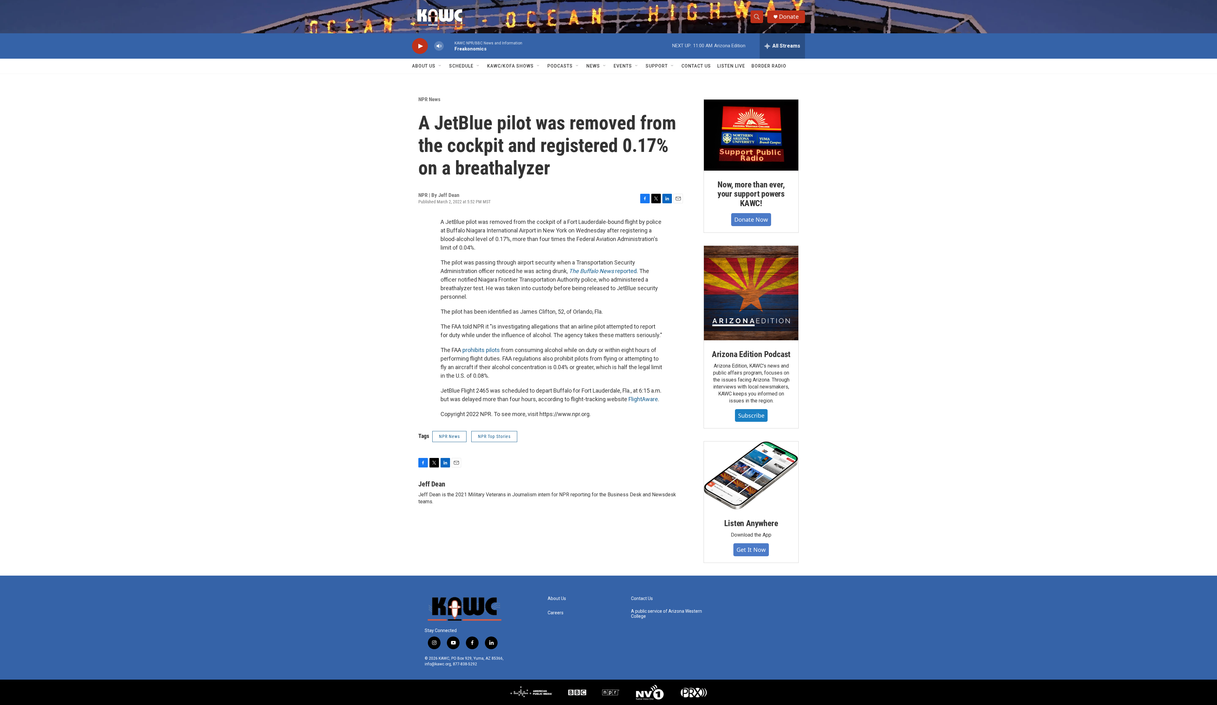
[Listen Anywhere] (751, 475)
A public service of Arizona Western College (666, 614)
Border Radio (768, 66)
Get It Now (751, 549)
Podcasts (560, 66)
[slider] (449, 45)
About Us (423, 66)
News (593, 66)
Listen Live (731, 66)
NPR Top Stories (494, 436)
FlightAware (643, 399)
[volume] (439, 46)
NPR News (429, 99)
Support (657, 66)
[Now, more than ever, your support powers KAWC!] (751, 135)
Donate (789, 16)
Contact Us (696, 66)
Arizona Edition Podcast (751, 354)
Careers (555, 612)
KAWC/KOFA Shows (510, 66)
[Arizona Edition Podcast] (751, 293)
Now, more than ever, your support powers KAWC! (751, 194)
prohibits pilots (481, 350)
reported (603, 271)
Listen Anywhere (751, 523)
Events (623, 66)
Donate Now (751, 219)
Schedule (461, 66)
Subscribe (751, 415)
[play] (420, 46)
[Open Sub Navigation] (440, 66)
